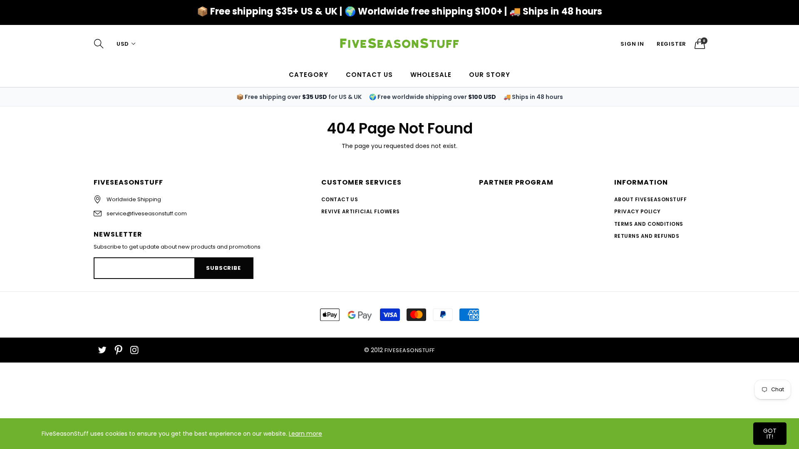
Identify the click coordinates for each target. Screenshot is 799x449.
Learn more (305, 433)
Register (671, 44)
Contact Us (339, 199)
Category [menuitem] (308, 74)
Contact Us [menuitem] (369, 74)
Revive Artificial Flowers (360, 211)
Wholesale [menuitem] (431, 74)
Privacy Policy (637, 211)
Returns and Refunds (646, 235)
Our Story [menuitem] (489, 74)
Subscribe (223, 268)
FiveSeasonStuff (409, 350)
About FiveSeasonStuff (650, 199)
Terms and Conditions (648, 223)
